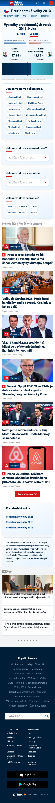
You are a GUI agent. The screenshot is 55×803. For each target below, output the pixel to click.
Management (33, 729)
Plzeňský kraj (14, 127)
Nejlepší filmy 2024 (35, 664)
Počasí (39, 673)
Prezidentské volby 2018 (19, 522)
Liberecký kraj (14, 115)
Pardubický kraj (34, 121)
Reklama (11, 737)
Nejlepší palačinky (18, 705)
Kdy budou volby (17, 678)
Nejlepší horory (20, 669)
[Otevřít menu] (4, 3)
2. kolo (34, 33)
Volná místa (12, 733)
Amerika (23, 206)
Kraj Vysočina (14, 109)
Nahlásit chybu (13, 762)
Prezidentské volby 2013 (19, 527)
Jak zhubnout (17, 664)
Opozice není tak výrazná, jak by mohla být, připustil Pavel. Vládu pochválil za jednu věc (25, 595)
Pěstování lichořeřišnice (27, 696)
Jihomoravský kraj (35, 97)
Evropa (34, 212)
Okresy (34, 16)
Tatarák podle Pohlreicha (21, 692)
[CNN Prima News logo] (16, 3)
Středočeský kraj (33, 127)
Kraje (25, 16)
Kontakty (31, 741)
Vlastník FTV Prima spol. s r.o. (15, 757)
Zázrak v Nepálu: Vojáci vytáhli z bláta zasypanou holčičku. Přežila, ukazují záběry (25, 610)
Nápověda (32, 752)
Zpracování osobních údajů (34, 746)
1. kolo (21, 33)
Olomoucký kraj (15, 121)
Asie (35, 206)
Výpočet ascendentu (16, 701)
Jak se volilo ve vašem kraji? (25, 88)
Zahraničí (45, 16)
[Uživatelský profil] (44, 3)
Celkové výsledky (11, 16)
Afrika (10, 206)
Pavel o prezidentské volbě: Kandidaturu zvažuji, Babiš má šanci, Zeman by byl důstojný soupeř (27, 625)
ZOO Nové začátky (37, 678)
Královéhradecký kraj (35, 109)
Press (30, 733)
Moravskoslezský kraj (36, 115)
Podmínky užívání (14, 745)
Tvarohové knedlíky (39, 701)
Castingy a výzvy (35, 737)
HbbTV (10, 741)
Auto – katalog (16, 682)
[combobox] (26, 157)
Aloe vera (41, 692)
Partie (30, 673)
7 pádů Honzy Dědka (36, 682)
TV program (36, 669)
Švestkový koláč (38, 705)
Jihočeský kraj (14, 97)
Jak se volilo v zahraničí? (22, 198)
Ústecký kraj (13, 133)
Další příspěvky (25, 494)
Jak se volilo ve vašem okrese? (26, 148)
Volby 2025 (20, 687)
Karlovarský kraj (15, 103)
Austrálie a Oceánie (16, 212)
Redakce (31, 756)
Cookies (10, 752)
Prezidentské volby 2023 (19, 516)
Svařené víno (34, 687)
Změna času (19, 673)
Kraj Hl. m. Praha (35, 103)
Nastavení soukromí (32, 763)
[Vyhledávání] (37, 3)
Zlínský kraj (30, 133)
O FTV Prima (12, 729)
